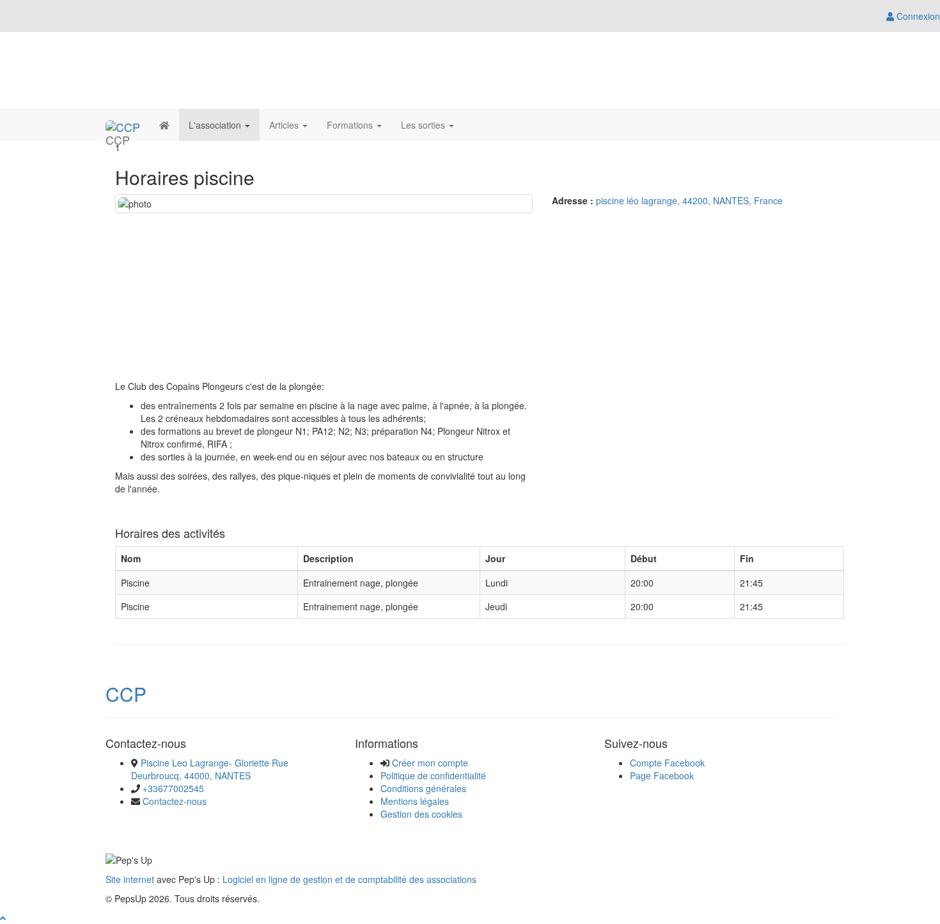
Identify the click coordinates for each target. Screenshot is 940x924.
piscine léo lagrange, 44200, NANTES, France (689, 200)
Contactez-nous (175, 801)
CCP (126, 694)
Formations (351, 124)
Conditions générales (423, 788)
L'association (216, 124)
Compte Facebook (667, 762)
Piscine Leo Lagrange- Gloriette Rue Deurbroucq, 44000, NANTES (209, 769)
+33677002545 (173, 788)
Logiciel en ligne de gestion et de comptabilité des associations (349, 879)
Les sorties (424, 124)
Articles (285, 124)
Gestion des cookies (421, 813)
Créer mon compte (430, 762)
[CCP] (123, 125)
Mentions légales (414, 801)
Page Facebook (662, 775)
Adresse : (572, 200)
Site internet (130, 879)
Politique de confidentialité (433, 775)
